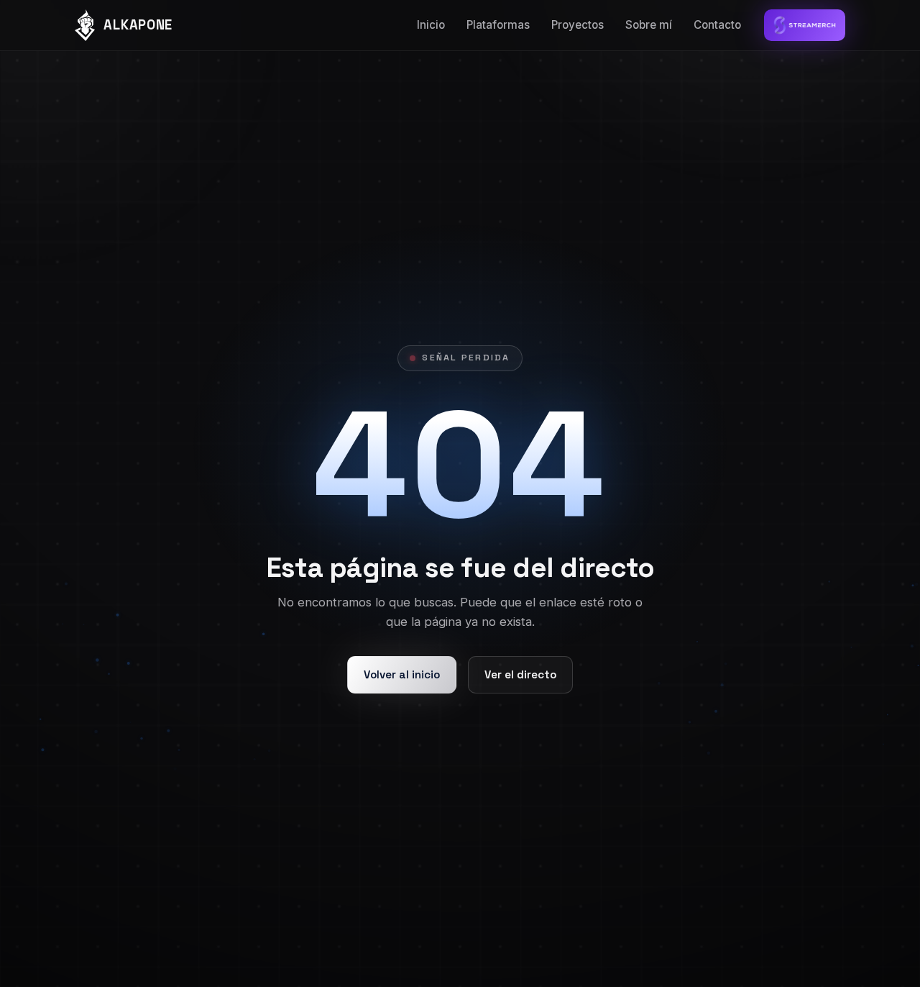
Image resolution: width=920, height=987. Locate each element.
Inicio (431, 25)
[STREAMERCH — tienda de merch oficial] (804, 25)
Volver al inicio (402, 674)
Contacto (717, 25)
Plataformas (498, 25)
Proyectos (577, 25)
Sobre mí (648, 25)
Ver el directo (520, 674)
